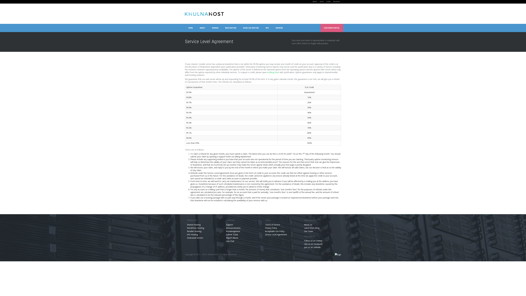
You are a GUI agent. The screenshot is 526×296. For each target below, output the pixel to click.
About (315, 2)
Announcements (233, 228)
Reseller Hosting (251, 28)
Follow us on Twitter (313, 240)
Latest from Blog (311, 228)
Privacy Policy (271, 228)
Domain (215, 28)
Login (328, 2)
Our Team (308, 231)
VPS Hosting (192, 234)
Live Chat (230, 241)
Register (336, 2)
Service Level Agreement (276, 234)
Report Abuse (232, 238)
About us (308, 224)
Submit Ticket (232, 234)
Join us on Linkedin (312, 247)
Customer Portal (332, 28)
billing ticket (274, 72)
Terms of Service (272, 224)
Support (229, 224)
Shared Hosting (194, 224)
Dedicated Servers (195, 238)
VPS (267, 28)
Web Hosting (230, 28)
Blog (322, 2)
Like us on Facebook (313, 244)
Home (190, 28)
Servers (279, 28)
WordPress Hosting (195, 228)
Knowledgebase (233, 231)
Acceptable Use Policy (275, 231)
